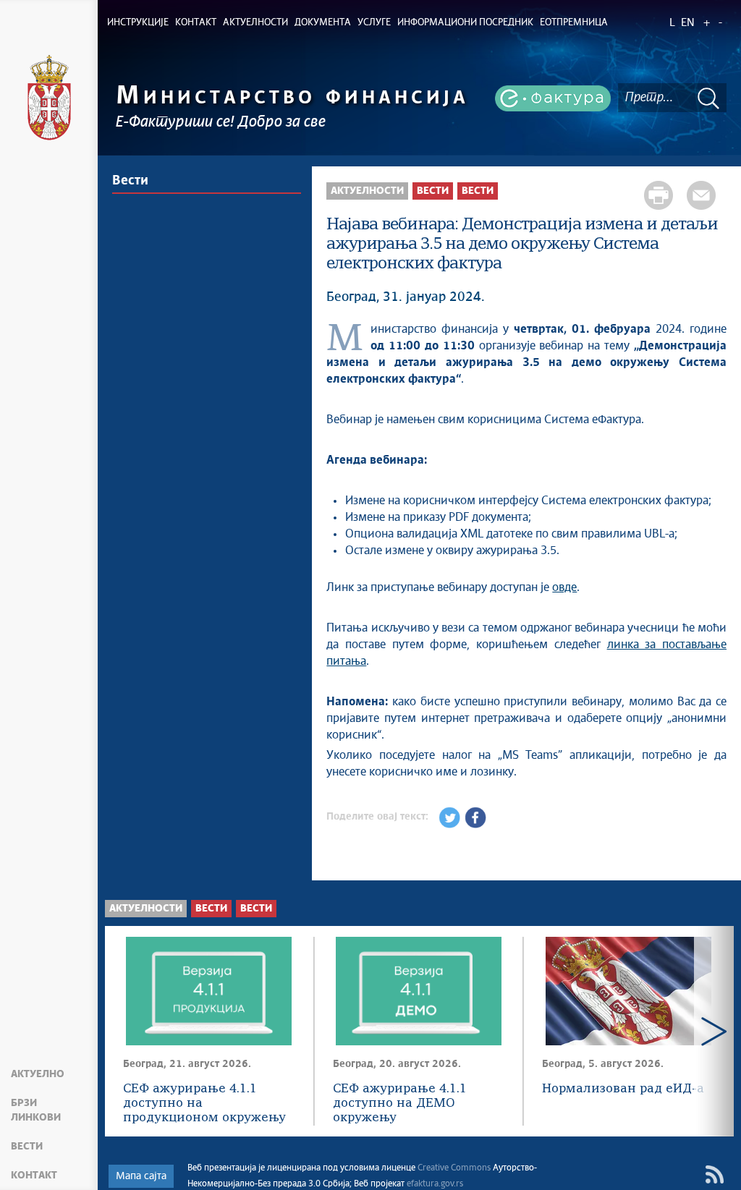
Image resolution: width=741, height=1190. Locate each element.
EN (688, 22)
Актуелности (367, 191)
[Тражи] (708, 98)
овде (564, 587)
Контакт (34, 1175)
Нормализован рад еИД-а (623, 1089)
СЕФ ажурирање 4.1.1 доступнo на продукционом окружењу (204, 1103)
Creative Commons (454, 1168)
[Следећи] (714, 1031)
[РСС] (715, 1174)
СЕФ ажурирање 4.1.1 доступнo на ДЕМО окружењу (400, 1103)
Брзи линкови (36, 1110)
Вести (27, 1147)
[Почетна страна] (49, 97)
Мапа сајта (141, 1176)
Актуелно (37, 1074)
